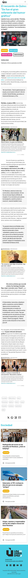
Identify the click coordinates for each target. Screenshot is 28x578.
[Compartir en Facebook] (16, 417)
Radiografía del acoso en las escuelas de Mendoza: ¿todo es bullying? (14, 446)
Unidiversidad (18, 54)
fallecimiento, (12, 398)
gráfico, (11, 402)
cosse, (22, 402)
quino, (19, 398)
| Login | (19, 573)
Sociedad (4, 50)
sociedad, (4, 398)
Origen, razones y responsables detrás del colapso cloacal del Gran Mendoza (14, 523)
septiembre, (18, 406)
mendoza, (11, 406)
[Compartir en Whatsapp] (12, 417)
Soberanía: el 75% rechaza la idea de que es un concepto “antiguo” (13, 485)
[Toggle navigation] (25, 2)
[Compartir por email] (19, 417)
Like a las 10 (13, 50)
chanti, (16, 402)
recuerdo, (4, 406)
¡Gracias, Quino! (7, 54)
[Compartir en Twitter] (8, 417)
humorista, (4, 402)
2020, (3, 410)
